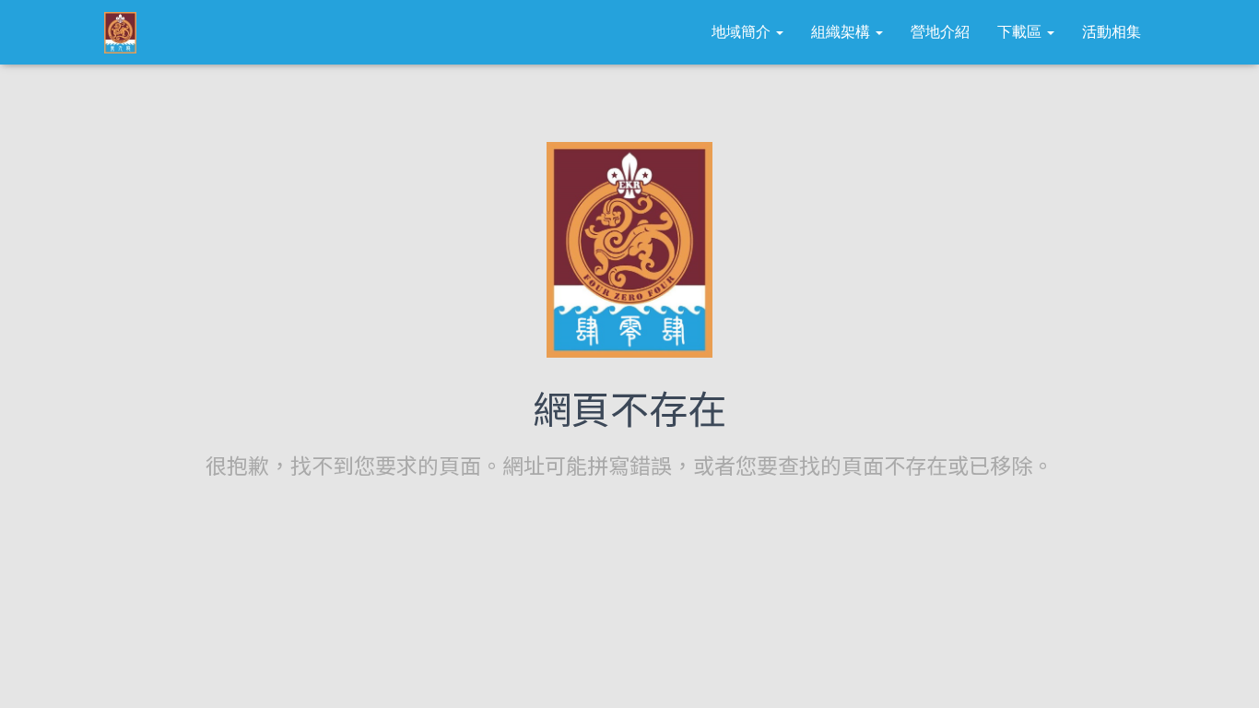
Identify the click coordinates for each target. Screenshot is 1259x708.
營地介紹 (940, 32)
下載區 (1021, 32)
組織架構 (842, 32)
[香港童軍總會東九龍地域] (120, 32)
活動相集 (1111, 32)
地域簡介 (743, 32)
